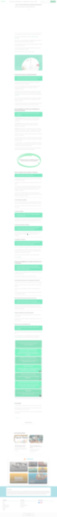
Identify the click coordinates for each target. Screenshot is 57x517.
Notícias (13, 1)
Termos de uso (22, 502)
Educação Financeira (26, 1)
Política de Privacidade (23, 505)
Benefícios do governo (18, 1)
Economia (31, 1)
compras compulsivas (18, 337)
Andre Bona (19, 257)
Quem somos (22, 503)
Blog (10, 1)
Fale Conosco (22, 506)
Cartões (35, 1)
